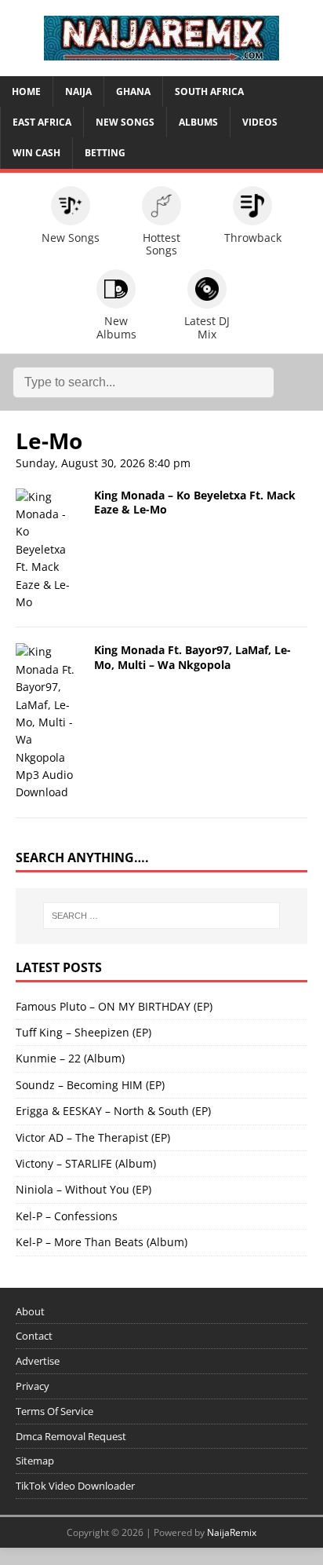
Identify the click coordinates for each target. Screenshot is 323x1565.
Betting (105, 152)
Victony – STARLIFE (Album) (86, 1163)
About (30, 1311)
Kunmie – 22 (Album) (70, 1058)
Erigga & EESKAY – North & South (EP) (113, 1110)
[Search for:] (162, 915)
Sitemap (35, 1460)
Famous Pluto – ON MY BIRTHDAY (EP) (114, 1006)
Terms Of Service (54, 1411)
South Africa (209, 91)
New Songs (125, 122)
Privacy (32, 1386)
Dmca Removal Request (71, 1436)
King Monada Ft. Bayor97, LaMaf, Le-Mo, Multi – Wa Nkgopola (192, 656)
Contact (34, 1336)
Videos (260, 122)
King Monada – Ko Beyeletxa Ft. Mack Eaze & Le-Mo (195, 502)
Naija (78, 91)
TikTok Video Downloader (75, 1486)
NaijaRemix (231, 1532)
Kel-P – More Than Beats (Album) (101, 1241)
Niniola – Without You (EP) (83, 1189)
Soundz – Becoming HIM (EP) (90, 1084)
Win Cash (36, 152)
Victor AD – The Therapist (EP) (93, 1137)
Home (26, 91)
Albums (198, 122)
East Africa (42, 122)
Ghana (133, 91)
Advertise (38, 1361)
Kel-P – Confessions (67, 1215)
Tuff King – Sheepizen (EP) (83, 1032)
